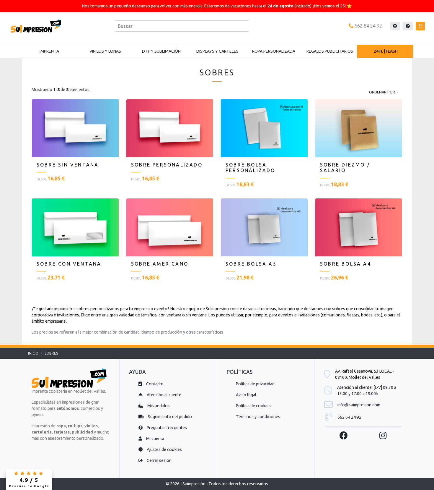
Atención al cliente (163, 394)
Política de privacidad (255, 383)
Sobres (51, 353)
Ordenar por (382, 92)
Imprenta (49, 51)
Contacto (154, 383)
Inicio (33, 353)
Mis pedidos (158, 405)
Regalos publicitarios (329, 51)
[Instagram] (383, 435)
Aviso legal (246, 394)
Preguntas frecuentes (166, 427)
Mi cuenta (154, 438)
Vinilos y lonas (105, 51)
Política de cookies (253, 405)
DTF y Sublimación (161, 51)
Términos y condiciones (258, 416)
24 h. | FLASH (386, 51)
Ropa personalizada (273, 51)
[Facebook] (344, 435)
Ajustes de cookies (164, 449)
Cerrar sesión (159, 460)
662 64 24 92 (367, 25)
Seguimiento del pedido (169, 416)
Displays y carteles (217, 51)
